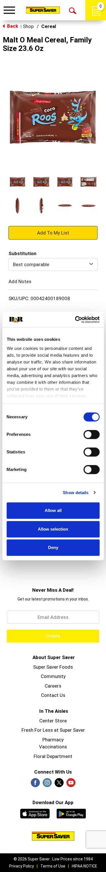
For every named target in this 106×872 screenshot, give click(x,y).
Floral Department (53, 756)
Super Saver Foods (53, 667)
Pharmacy (53, 739)
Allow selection (53, 529)
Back (12, 26)
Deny (53, 547)
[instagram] (47, 784)
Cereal (48, 26)
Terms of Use (52, 866)
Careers (53, 686)
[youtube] (70, 784)
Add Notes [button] (19, 281)
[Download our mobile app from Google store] (71, 813)
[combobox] (53, 264)
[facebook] (35, 784)
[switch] (91, 434)
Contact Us (53, 695)
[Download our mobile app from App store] (35, 813)
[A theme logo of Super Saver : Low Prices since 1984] (43, 10)
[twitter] (59, 784)
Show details (75, 492)
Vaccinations (53, 747)
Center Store (53, 721)
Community (53, 676)
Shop (28, 26)
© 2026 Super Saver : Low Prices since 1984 (53, 859)
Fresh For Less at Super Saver (53, 730)
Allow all (53, 510)
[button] (17, 182)
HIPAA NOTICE (84, 866)
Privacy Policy (21, 866)
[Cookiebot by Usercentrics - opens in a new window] (75, 319)
